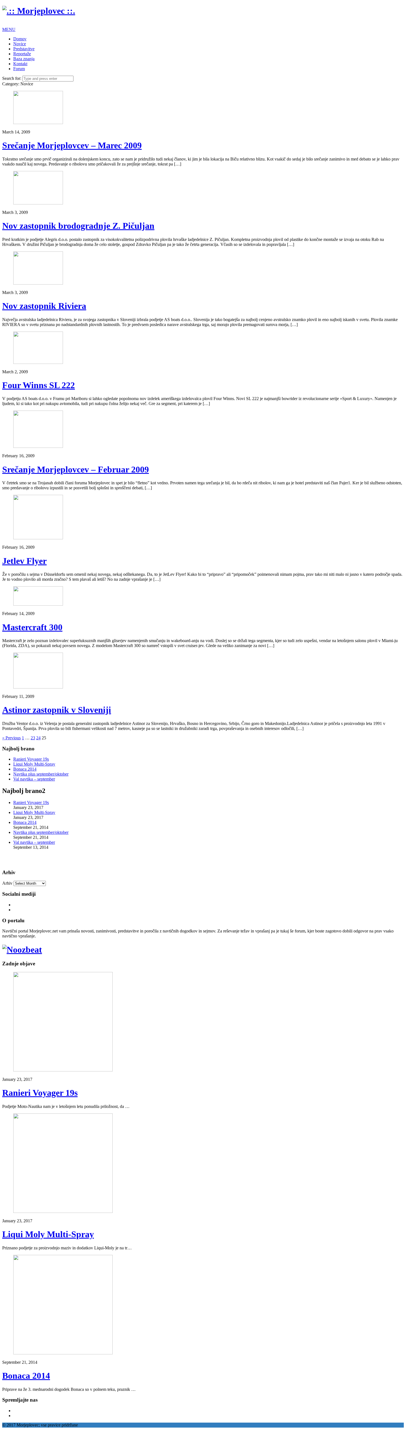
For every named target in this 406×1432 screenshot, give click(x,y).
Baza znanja (24, 58)
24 (38, 737)
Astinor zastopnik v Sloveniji (56, 710)
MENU (8, 29)
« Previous (11, 737)
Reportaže (22, 53)
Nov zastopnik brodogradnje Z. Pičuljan (78, 226)
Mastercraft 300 (32, 627)
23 (33, 737)
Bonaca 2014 (24, 769)
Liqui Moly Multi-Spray (34, 764)
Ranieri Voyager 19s (31, 759)
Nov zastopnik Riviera (44, 306)
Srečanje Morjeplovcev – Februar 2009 (75, 469)
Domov (20, 38)
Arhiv (7, 883)
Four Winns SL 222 (38, 385)
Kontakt (20, 63)
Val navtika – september (34, 779)
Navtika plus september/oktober (40, 774)
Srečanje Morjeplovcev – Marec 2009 (72, 145)
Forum (19, 68)
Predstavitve (24, 48)
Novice (19, 43)
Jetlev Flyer (24, 561)
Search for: (11, 78)
